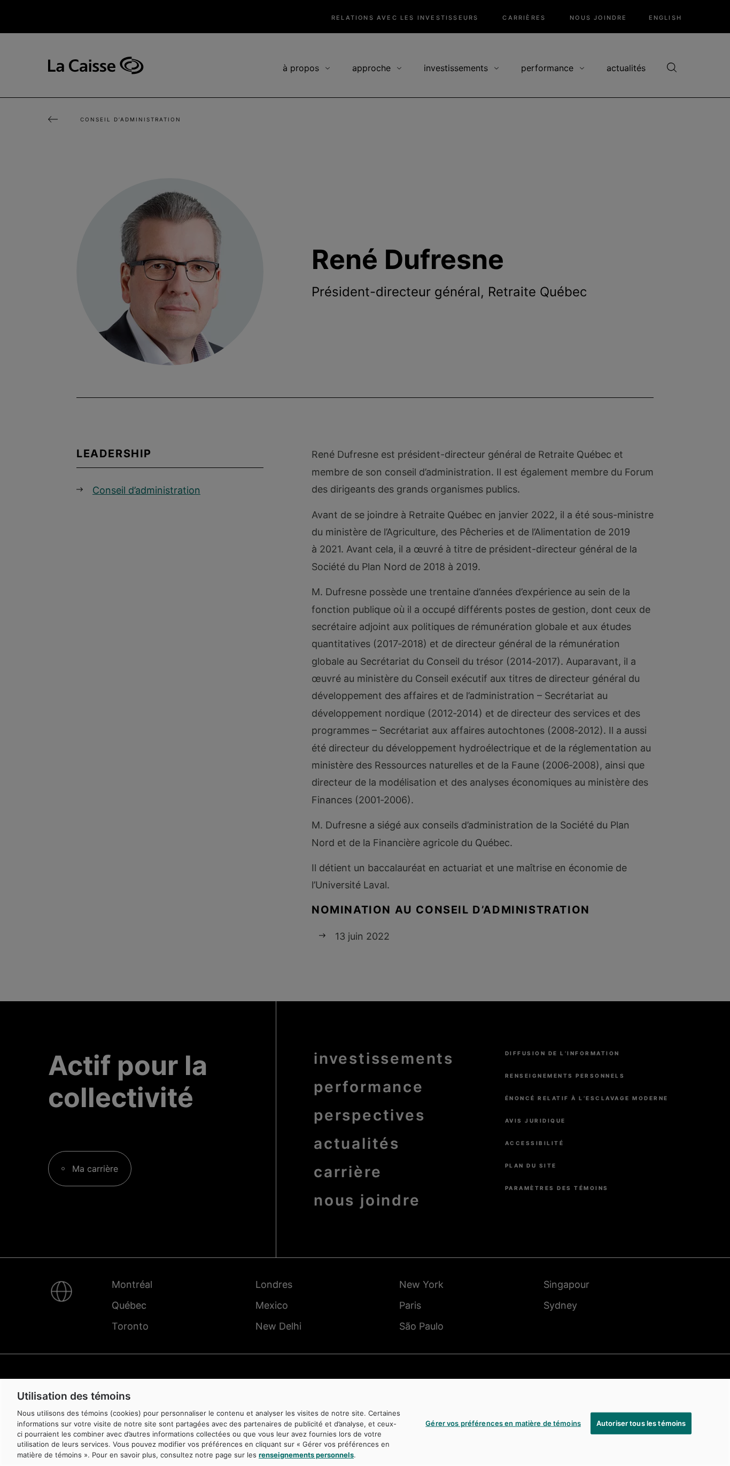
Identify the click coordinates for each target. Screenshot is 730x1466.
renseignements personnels (306, 1454)
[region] (365, 1422)
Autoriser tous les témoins (641, 1422)
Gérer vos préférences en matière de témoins (503, 1422)
